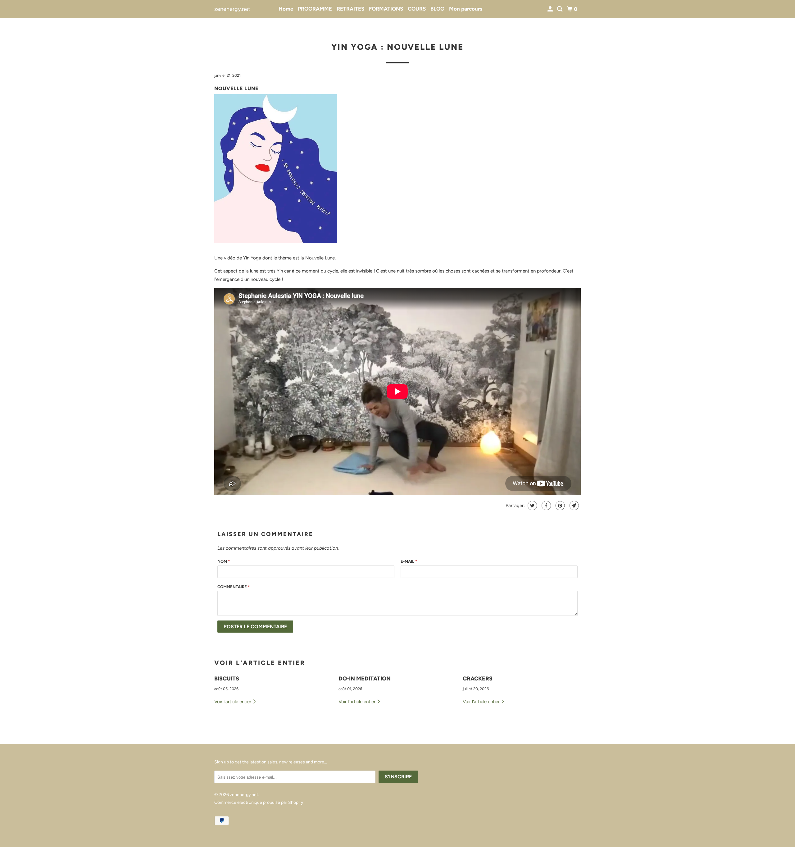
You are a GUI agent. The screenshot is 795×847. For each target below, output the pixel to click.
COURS (417, 9)
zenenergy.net (232, 9)
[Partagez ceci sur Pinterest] (559, 505)
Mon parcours (465, 9)
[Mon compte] (550, 9)
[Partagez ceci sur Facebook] (545, 505)
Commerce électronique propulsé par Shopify (258, 802)
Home (286, 9)
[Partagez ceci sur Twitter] (531, 505)
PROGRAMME (315, 9)
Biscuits (226, 678)
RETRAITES (350, 9)
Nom (223, 561)
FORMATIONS (386, 9)
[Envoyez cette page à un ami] (573, 505)
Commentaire (233, 586)
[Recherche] (560, 9)
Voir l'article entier (233, 701)
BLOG (437, 9)
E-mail (409, 561)
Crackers (478, 678)
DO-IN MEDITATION (364, 678)
